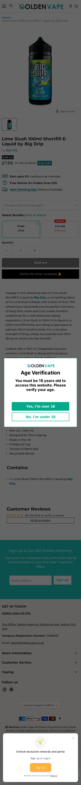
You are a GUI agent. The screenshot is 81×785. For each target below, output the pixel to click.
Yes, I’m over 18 (40, 406)
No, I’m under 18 (40, 417)
